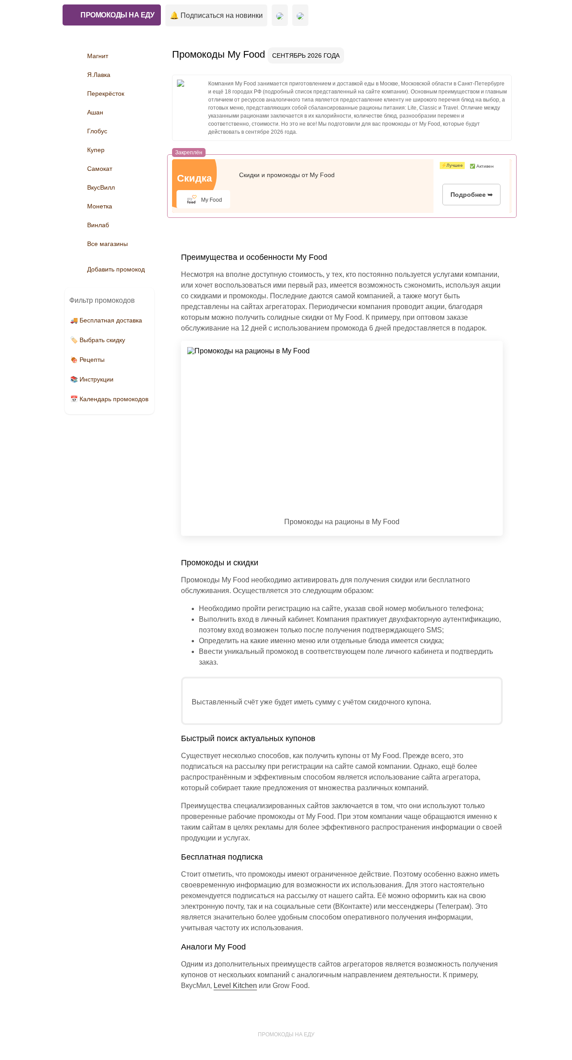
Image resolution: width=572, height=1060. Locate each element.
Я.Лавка (98, 74)
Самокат (99, 168)
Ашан (95, 112)
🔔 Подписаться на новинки (216, 15)
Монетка (99, 206)
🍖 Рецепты (87, 359)
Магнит (97, 55)
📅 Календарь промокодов (109, 399)
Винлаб (98, 225)
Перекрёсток (105, 93)
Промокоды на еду (286, 1034)
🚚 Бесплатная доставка (106, 320)
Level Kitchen (235, 985)
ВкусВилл (101, 187)
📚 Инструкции (92, 379)
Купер (96, 149)
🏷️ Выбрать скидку (97, 339)
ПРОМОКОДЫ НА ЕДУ (117, 15)
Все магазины (107, 243)
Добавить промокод (116, 269)
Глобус (97, 131)
